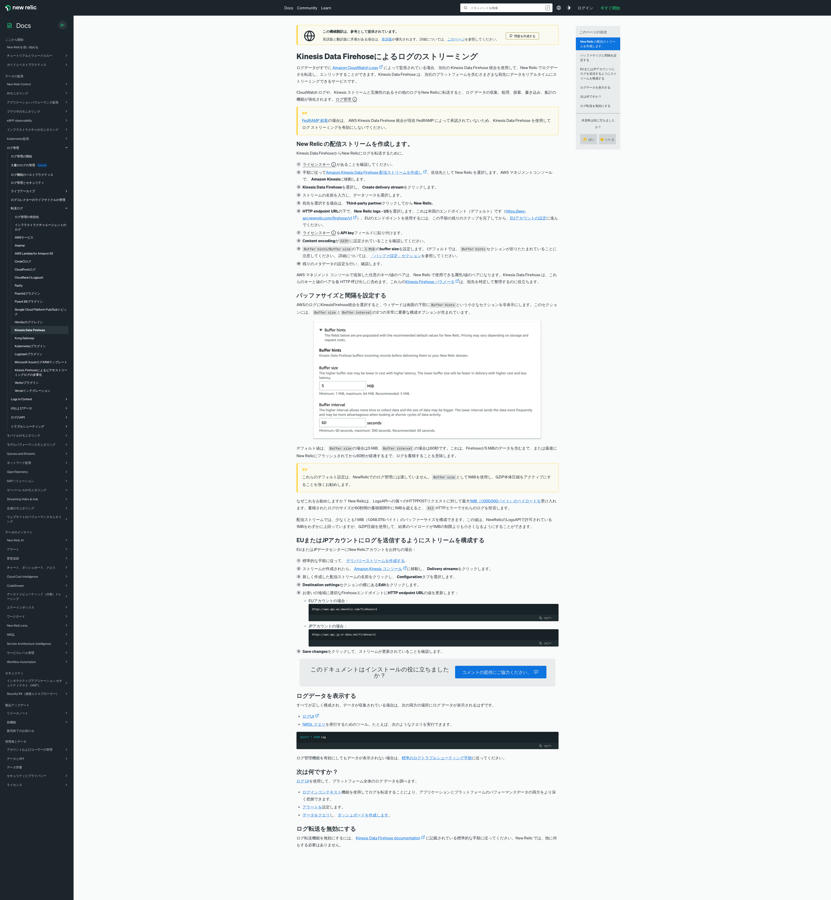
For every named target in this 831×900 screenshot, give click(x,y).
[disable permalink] (359, 828)
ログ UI (302, 780)
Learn (326, 7)
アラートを (312, 806)
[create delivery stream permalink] (416, 143)
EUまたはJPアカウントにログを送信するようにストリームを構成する (598, 73)
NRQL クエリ (314, 724)
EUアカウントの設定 (528, 217)
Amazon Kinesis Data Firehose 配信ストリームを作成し (374, 172)
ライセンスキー (316, 164)
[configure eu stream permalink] (488, 540)
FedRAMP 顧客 (315, 120)
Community (307, 7)
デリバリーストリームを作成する (375, 560)
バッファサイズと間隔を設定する (598, 57)
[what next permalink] (341, 771)
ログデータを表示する (595, 87)
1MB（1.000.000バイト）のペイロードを (505, 500)
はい (588, 139)
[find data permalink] (360, 695)
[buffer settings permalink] (390, 295)
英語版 (387, 39)
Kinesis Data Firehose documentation (388, 837)
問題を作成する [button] (524, 36)
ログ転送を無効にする (595, 106)
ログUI (308, 716)
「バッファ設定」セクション (395, 255)
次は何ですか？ (590, 96)
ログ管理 (343, 99)
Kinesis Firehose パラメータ (430, 281)
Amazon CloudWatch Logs (355, 67)
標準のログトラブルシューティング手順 (437, 757)
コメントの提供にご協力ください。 (496, 672)
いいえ (607, 139)
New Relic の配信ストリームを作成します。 (597, 43)
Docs (288, 7)
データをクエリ (316, 814)
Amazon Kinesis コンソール (378, 568)
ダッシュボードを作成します (363, 814)
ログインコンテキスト (322, 791)
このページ (456, 39)
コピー (547, 617)
